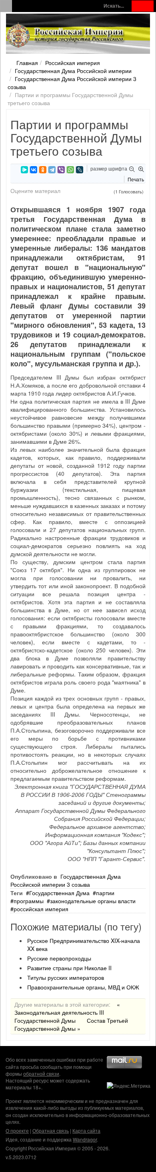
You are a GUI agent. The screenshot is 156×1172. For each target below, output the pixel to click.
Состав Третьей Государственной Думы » (71, 1024)
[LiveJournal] (79, 169)
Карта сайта (86, 1130)
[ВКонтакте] (33, 169)
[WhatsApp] (70, 169)
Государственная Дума (59, 893)
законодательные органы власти (93, 901)
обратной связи (41, 1073)
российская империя (41, 909)
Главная (27, 63)
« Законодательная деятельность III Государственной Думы (67, 1012)
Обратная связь (50, 1130)
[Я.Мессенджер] (24, 169)
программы (29, 901)
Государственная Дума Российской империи (73, 71)
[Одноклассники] (42, 169)
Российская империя (72, 63)
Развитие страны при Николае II (69, 968)
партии (105, 893)
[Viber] (61, 169)
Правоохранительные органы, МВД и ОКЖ (83, 987)
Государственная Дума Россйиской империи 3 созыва (65, 880)
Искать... (114, 5)
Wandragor (85, 1139)
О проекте (17, 1130)
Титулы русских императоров (65, 977)
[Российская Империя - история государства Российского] (66, 35)
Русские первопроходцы (59, 958)
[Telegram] (52, 169)
